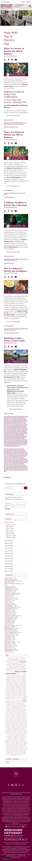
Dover (11, 452)
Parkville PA (9, 733)
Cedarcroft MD (14, 749)
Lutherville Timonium (14, 693)
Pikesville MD (8, 744)
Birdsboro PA (7, 720)
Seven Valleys (6, 466)
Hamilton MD (15, 751)
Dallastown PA (15, 721)
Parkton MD (12, 741)
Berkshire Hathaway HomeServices (13, 583)
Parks (21, 713)
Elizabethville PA (15, 723)
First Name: (7, 503)
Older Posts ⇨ (7, 477)
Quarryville (6, 465)
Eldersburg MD (12, 750)
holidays (10, 124)
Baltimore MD (8, 579)
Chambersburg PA (9, 589)
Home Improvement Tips (11, 615)
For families (17, 713)
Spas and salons (23, 707)
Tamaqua (11, 468)
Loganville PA (13, 727)
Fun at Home (24, 715)
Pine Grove (10, 463)
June (7, 528)
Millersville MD (8, 629)
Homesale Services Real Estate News (15, 483)
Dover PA (7, 596)
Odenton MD (18, 743)
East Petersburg (20, 452)
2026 (6, 522)
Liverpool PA (7, 727)
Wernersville (21, 468)
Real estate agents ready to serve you (12, 792)
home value (8, 706)
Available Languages (12, 759)
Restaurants (8, 707)
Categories (9, 575)
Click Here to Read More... (13, 115)
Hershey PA (7, 614)
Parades (5, 194)
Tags (7, 655)
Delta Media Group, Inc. (11, 856)
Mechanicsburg (9, 677)
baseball (14, 702)
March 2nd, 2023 (7, 273)
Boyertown (10, 450)
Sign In (29, 2)
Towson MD (7, 647)
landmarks (24, 694)
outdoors (18, 446)
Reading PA (7, 640)
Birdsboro (6, 450)
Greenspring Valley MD (10, 607)
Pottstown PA (21, 438)
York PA (6, 652)
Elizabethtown (10, 667)
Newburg (13, 462)
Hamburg (9, 455)
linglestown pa (23, 701)
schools (19, 694)
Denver (5, 452)
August (8, 524)
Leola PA (19, 726)
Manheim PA (8, 626)
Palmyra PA (8, 636)
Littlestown (13, 457)
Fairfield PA (21, 723)
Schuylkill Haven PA (22, 734)
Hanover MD (8, 610)
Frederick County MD (14, 755)
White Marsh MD (14, 748)
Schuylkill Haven (22, 465)
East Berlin (15, 452)
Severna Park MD (15, 742)
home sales (17, 657)
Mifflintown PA (16, 728)
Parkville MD (17, 741)
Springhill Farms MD (22, 745)
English (7, 762)
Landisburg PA (8, 726)
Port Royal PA (20, 733)
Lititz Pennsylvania (20, 702)
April (7, 532)
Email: (6, 507)
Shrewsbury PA (8, 645)
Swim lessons (11, 713)
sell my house (18, 700)
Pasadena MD (23, 741)
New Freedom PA (23, 730)
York (8, 663)
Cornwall (14, 451)
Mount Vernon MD (9, 631)
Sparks (15, 467)
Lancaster (8, 660)
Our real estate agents (13, 177)
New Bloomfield (17, 461)
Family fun (14, 708)
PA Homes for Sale (9, 635)
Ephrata (19, 678)
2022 (6, 548)
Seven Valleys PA (11, 735)
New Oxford (9, 462)
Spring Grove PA (9, 646)
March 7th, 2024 (7, 207)
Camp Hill (14, 450)
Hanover (24, 664)
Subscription (10, 494)
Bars (10, 260)
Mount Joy (17, 716)
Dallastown (19, 451)
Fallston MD (18, 750)
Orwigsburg (21, 462)
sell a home (8, 700)
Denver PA (7, 722)
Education (18, 714)
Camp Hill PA (19, 720)
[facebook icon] (9, 785)
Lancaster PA (8, 619)
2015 (6, 566)
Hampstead (24, 676)
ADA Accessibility (23, 824)
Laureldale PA (14, 726)
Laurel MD (7, 621)
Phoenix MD (8, 638)
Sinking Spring (11, 467)
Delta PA (24, 721)
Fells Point (7, 603)
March (8, 534)
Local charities (18, 715)
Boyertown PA (13, 720)
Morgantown (15, 460)
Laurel (7, 685)
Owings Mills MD (16, 666)
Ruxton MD (16, 745)
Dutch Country (8, 597)
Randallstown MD (15, 744)
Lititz (10, 457)
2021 (6, 551)
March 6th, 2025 (7, 139)
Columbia (20, 755)
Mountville (8, 461)
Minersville (10, 460)
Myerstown (12, 461)
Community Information (11, 593)
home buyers (12, 701)
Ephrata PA (8, 600)
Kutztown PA (18, 431)
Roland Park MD (8, 742)
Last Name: (7, 505)
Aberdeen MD (20, 748)
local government (14, 694)
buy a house (24, 673)
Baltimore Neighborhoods (11, 581)
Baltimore (17, 661)
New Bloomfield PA (15, 730)
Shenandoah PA (17, 735)
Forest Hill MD (9, 751)
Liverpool (17, 457)
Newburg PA (13, 437)
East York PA (9, 723)
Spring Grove (16, 685)
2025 (6, 540)
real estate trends (10, 657)
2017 (6, 561)
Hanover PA (7, 611)
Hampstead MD (9, 608)
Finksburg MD (23, 750)
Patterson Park (14, 698)
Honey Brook (25, 455)
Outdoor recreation (22, 423)
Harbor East (18, 706)
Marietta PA (25, 727)
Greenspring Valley (22, 660)
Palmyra (18, 680)
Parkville (5, 463)
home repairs (13, 416)
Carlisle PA (7, 586)
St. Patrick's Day (15, 124)
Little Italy (9, 708)
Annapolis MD (20, 124)
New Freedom (23, 461)
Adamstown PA (9, 719)
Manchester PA (19, 727)
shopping (7, 701)
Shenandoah (17, 466)
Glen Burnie (9, 680)
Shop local (12, 716)
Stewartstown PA (23, 736)
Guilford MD (23, 680)
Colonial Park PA (8, 427)
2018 (6, 558)
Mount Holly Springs (21, 460)
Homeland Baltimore (10, 684)
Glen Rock (6, 455)
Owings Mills (22, 666)
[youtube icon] (12, 785)
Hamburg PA (7, 431)
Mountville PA (24, 729)
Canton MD (9, 749)
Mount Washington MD (10, 632)
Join (22, 2)
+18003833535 (5, 2)
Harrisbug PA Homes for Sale (15, 697)
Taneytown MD (7, 748)
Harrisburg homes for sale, (12, 377)
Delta (26, 451)
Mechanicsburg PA (9, 628)
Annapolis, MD (8, 578)
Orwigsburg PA (23, 437)
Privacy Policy (8, 824)
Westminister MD (9, 650)
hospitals (21, 693)
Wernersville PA (10, 738)
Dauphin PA (20, 721)
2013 (6, 571)
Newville (17, 462)
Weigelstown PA (22, 737)
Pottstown (18, 463)
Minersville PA (22, 728)
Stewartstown (24, 467)
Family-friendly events (20, 708)
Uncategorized (8, 649)
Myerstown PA (8, 730)
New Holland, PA (15, 425)
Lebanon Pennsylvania (20, 703)
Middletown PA (10, 728)
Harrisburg (17, 455)
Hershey (12, 676)
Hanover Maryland (8, 683)
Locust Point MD (22, 752)
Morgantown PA (8, 729)
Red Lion (13, 679)
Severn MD (9, 743)
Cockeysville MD (21, 749)
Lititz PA (7, 624)
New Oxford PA (8, 437)
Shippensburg (24, 466)
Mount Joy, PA (21, 716)
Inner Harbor (12, 690)
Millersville (13, 686)
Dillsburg (8, 452)
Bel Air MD (7, 582)
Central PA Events (8, 702)
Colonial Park (6, 451)
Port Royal (14, 463)
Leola (25, 456)
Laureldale (18, 456)
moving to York (11, 691)
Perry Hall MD (23, 743)
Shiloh (21, 466)
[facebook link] (8, 59)
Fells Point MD (19, 692)
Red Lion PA (8, 643)
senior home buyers (18, 691)
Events (6, 601)
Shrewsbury (17, 684)
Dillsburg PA (12, 722)
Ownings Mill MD (9, 633)
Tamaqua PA (16, 737)
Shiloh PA (23, 735)
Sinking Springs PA (16, 736)
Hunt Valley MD (9, 618)
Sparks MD (21, 742)
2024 (6, 543)
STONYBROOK (6, 468)
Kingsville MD (16, 752)
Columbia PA (8, 592)
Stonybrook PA (10, 737)
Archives (8, 519)
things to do (18, 671)
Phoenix (13, 743)
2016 (6, 563)
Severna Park (11, 466)
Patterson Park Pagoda (22, 698)
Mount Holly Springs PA (16, 729)
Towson (15, 665)
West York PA (15, 738)
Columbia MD (8, 590)
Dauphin (22, 451)
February (8, 536)
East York (25, 452)
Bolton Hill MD (23, 706)
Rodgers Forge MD (9, 745)
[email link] (16, 59)
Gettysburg (23, 663)
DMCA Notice (15, 824)
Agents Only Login (16, 857)
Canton (25, 709)
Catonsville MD (8, 587)
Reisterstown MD (22, 744)
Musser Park (21, 421)
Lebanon (13, 703)
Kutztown (5, 456)
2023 (6, 545)
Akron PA (14, 719)
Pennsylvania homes (9, 709)
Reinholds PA (15, 734)
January (8, 537)
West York (26, 468)
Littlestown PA (24, 726)
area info (24, 700)
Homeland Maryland (23, 683)
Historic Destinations (18, 712)
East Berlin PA (17, 722)
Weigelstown (16, 468)
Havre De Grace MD (21, 751)
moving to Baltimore (19, 690)
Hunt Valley (8, 678)
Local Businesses (15, 707)
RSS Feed (10, 514)
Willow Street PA (22, 738)
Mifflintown (6, 460)
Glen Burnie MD (9, 606)
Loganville (21, 457)
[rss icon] (23, 785)
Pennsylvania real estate (18, 709)
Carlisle (7, 665)
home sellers (17, 701)
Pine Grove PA (14, 733)
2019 (6, 556)
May (7, 530)
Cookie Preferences (6, 859)
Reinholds (17, 465)
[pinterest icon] (16, 785)
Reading (7, 671)
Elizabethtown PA (9, 599)
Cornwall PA (9, 721)
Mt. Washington (9, 670)
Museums (7, 712)
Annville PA (19, 719)
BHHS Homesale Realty (20, 259)
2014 (6, 568)
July (7, 526)
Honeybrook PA (13, 431)
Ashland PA (24, 719)
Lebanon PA (8, 622)
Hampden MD (13, 714)
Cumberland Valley (10, 594)
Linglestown (6, 457)
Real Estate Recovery (10, 642)
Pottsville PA (8, 639)
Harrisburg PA (8, 613)
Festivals (11, 712)
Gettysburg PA (8, 604)
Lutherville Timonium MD (11, 625)
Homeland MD (15, 683)
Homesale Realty (9, 617)
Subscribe (7, 509)
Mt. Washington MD (16, 670)
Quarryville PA (10, 734)
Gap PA (25, 723)
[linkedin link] (12, 59)
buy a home (12, 671)
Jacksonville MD (10, 752)
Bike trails (7, 716)
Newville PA (18, 437)
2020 (6, 553)
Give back (13, 715)
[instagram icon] (20, 785)
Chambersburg (22, 450)
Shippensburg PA (9, 736)
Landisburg (14, 456)
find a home (19, 673)
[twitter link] (5, 59)
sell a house (13, 700)
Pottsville (24, 665)
